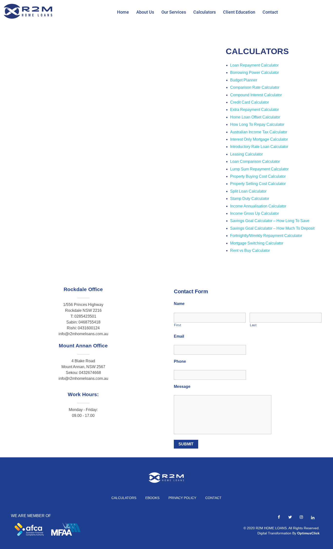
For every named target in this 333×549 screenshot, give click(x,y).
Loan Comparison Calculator (255, 161)
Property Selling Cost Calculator (258, 184)
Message (182, 386)
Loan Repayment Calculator (254, 65)
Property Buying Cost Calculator (258, 176)
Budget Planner (243, 80)
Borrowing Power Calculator (254, 72)
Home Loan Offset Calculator (255, 117)
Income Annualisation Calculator (258, 206)
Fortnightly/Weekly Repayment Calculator (266, 236)
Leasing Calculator (246, 154)
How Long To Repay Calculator (257, 124)
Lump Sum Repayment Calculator (259, 169)
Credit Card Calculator (249, 102)
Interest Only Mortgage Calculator (259, 139)
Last (253, 325)
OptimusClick (308, 533)
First (177, 325)
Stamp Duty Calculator (249, 198)
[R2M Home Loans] (28, 11)
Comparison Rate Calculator (254, 87)
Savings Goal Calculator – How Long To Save (269, 221)
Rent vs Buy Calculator (250, 250)
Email (179, 336)
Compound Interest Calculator (256, 95)
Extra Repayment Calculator (254, 110)
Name (179, 304)
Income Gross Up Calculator (254, 213)
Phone (180, 361)
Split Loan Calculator (248, 191)
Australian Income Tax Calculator (258, 132)
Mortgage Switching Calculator (256, 243)
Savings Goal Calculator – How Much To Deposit (272, 228)
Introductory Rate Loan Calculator (259, 147)
